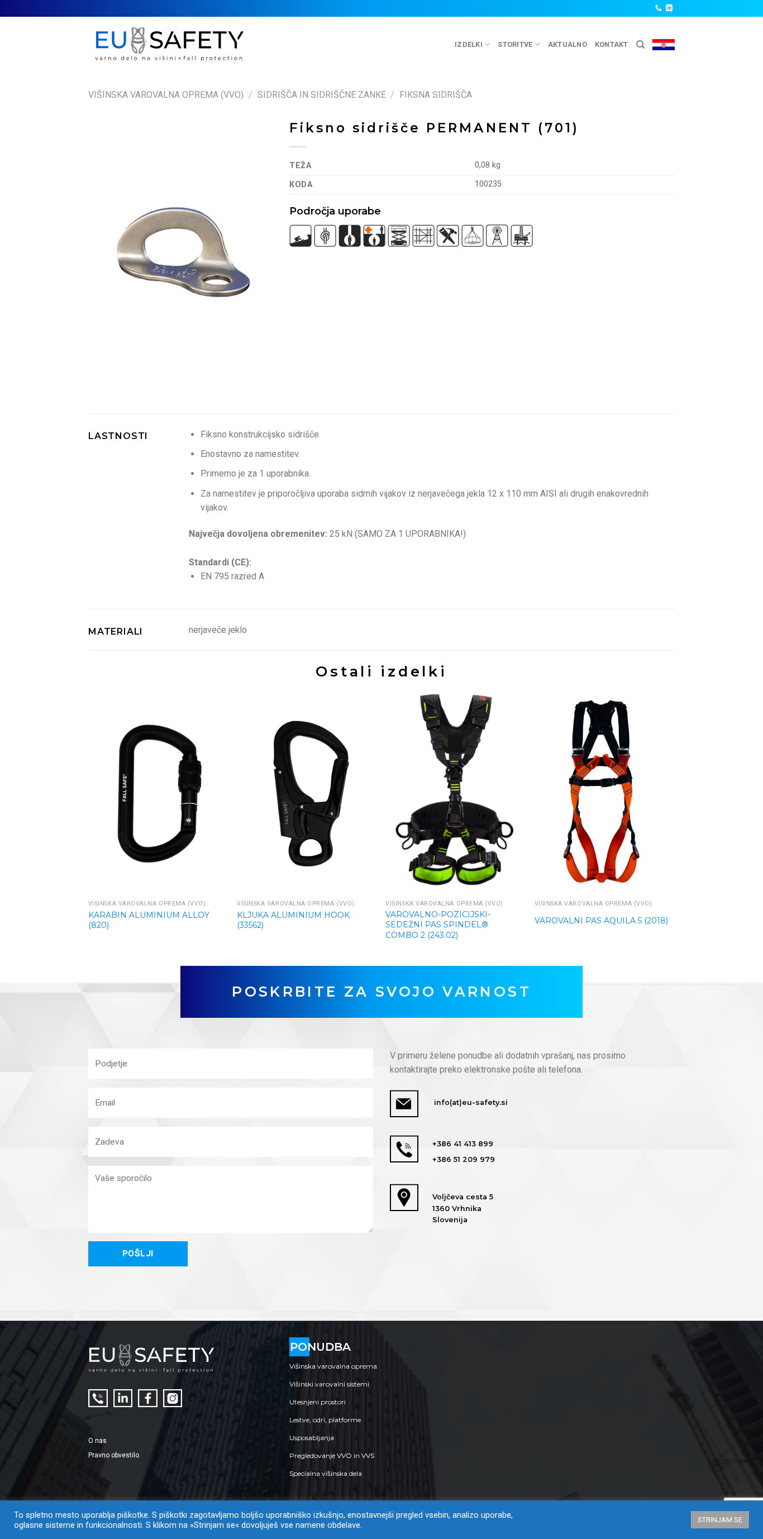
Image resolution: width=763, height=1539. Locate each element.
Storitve (515, 44)
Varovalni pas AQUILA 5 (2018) (601, 921)
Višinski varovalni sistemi (329, 1384)
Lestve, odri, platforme (325, 1420)
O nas (97, 1441)
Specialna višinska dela (325, 1473)
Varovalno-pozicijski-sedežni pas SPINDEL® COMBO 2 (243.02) (437, 924)
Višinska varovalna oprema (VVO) (166, 94)
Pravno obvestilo (113, 1455)
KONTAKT (611, 44)
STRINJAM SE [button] (720, 1520)
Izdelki (469, 44)
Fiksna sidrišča (435, 94)
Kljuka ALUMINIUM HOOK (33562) (293, 920)
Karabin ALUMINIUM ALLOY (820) (148, 920)
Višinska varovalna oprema (333, 1366)
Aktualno (567, 44)
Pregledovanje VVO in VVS (331, 1455)
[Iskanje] (640, 44)
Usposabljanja (311, 1437)
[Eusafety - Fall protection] (170, 44)
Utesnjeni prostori (317, 1402)
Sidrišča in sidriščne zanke (321, 94)
